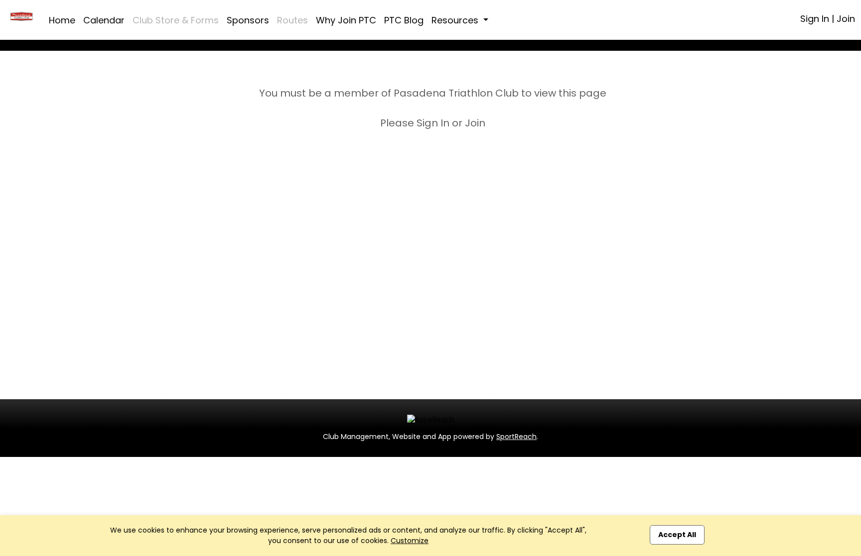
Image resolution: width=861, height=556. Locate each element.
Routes (292, 20)
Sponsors (248, 20)
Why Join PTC (346, 20)
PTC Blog (404, 20)
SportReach (516, 437)
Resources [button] (456, 20)
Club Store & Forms (176, 20)
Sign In (814, 18)
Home (62, 20)
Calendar (104, 20)
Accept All (677, 535)
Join (846, 18)
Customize (410, 541)
